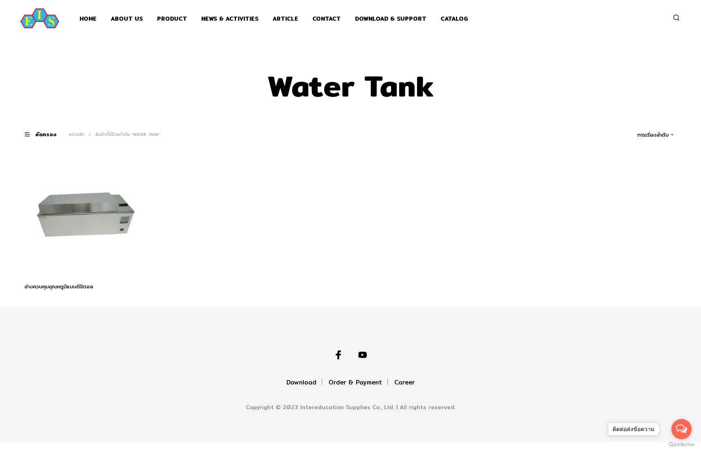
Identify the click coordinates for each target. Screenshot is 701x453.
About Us (127, 19)
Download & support (390, 19)
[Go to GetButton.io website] (682, 444)
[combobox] (641, 134)
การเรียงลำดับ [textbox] (653, 135)
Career (404, 382)
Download (301, 382)
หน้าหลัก (76, 134)
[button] (45, 134)
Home (88, 19)
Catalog (454, 19)
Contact (326, 19)
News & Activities (229, 19)
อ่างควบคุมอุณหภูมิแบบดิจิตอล (58, 286)
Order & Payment (355, 382)
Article (285, 19)
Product (172, 19)
